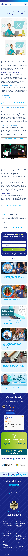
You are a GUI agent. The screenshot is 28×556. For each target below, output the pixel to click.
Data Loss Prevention (20, 521)
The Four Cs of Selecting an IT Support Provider (13, 100)
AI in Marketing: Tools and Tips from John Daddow (14, 388)
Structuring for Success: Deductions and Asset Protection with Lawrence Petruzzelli (13, 367)
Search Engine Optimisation (19, 526)
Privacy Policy (13, 554)
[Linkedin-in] (15, 485)
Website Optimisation (20, 523)
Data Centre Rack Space (8, 533)
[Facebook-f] (10, 485)
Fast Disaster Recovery (7, 547)
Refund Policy (7, 554)
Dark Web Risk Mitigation (21, 528)
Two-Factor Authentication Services (21, 536)
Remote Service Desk (7, 521)
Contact (4, 214)
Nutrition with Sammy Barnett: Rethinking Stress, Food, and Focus (13, 300)
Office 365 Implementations (6, 528)
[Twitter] (12, 485)
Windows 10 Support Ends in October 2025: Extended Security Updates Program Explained (14, 322)
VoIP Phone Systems (7, 529)
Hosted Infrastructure (7, 523)
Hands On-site (6, 535)
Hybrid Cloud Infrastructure (6, 545)
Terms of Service (20, 554)
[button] (13, 228)
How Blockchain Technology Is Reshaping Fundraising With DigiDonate (12, 344)
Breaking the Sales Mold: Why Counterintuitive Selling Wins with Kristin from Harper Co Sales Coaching (13, 278)
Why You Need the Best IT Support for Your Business (14, 97)
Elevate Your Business (22, 401)
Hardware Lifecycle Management (20, 542)
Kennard (10, 417)
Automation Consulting (8, 531)
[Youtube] (18, 485)
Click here (9, 450)
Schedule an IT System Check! (14, 138)
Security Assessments (7, 525)
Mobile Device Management (19, 530)
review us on (9, 413)
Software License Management (19, 544)
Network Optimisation (7, 537)
